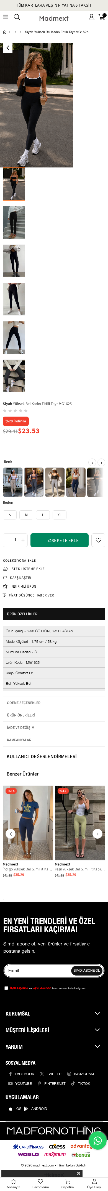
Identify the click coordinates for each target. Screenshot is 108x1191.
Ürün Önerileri (21, 715)
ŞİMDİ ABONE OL (87, 970)
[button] (25, 853)
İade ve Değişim (20, 728)
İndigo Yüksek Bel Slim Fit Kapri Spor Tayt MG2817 (28, 869)
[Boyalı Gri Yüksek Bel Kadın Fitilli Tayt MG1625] (55, 482)
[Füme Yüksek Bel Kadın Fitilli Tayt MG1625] (34, 482)
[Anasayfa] (9, 32)
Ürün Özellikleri (22, 614)
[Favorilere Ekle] (98, 540)
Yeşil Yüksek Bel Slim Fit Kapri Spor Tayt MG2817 (80, 869)
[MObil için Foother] (54, 1131)
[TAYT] (20, 32)
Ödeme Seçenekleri (24, 703)
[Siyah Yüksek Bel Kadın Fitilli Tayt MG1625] (97, 482)
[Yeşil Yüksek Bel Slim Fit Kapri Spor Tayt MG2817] (80, 823)
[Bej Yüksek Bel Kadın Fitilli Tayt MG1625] (13, 482)
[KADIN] (15, 32)
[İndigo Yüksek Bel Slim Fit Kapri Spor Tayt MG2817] (28, 823)
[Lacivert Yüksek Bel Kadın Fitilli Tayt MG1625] (76, 482)
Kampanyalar (19, 740)
